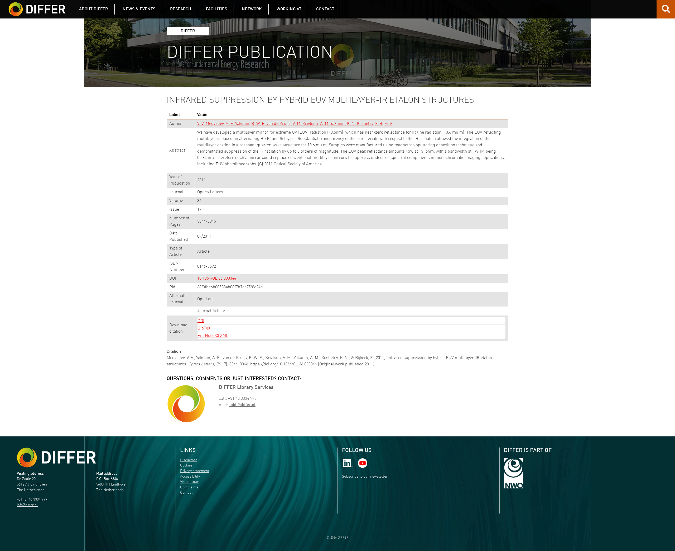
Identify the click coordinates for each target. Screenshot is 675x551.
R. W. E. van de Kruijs (271, 124)
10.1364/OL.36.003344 (216, 278)
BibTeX (203, 328)
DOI (200, 321)
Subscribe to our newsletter (365, 476)
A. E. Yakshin (237, 124)
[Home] (56, 457)
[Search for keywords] (666, 11)
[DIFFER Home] (36, 6)
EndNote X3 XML (212, 336)
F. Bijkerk (383, 124)
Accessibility (190, 476)
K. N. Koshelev (360, 124)
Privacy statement (194, 471)
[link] (348, 463)
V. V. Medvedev (210, 124)
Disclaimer (188, 460)
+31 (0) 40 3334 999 (32, 499)
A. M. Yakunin (332, 124)
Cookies (186, 465)
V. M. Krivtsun (305, 124)
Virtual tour (189, 482)
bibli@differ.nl (242, 405)
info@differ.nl (27, 505)
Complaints (189, 487)
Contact (186, 493)
